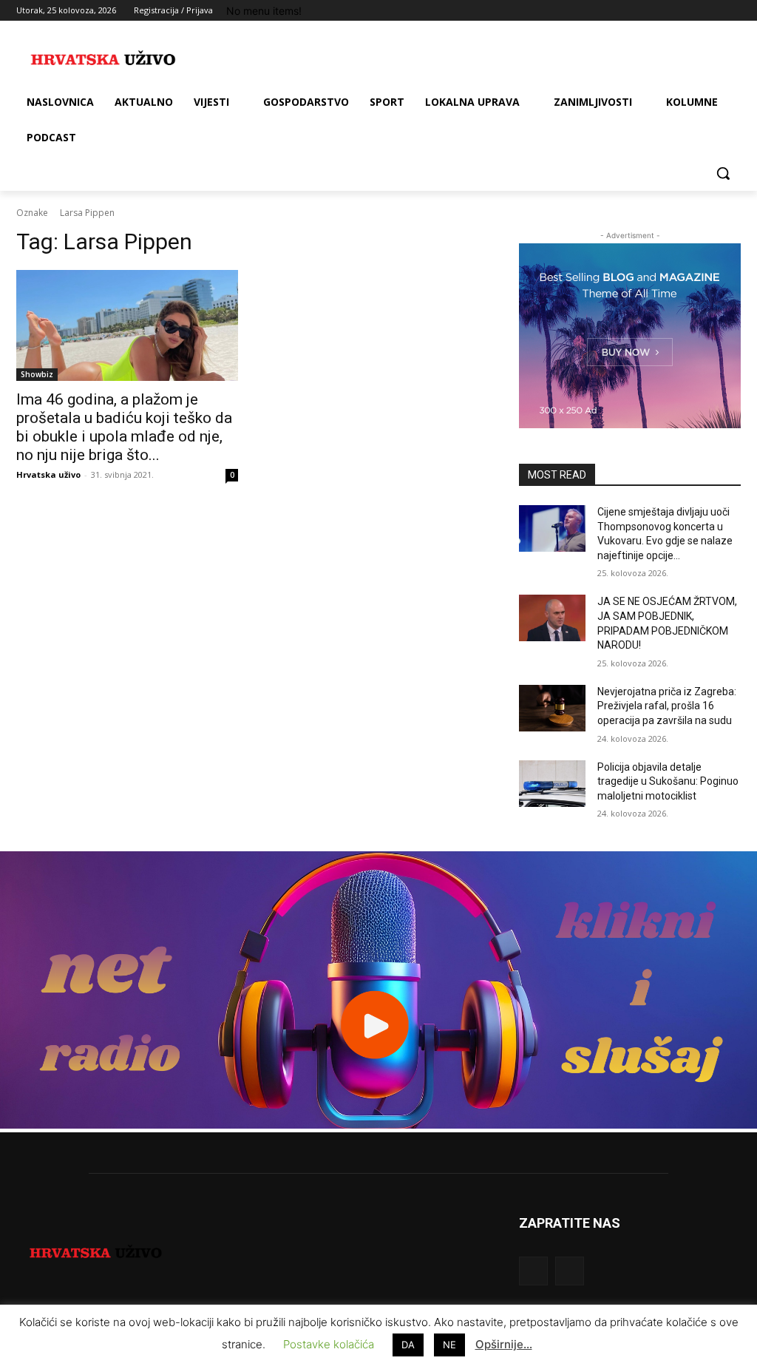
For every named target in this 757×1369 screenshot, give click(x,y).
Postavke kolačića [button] (328, 1344)
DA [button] (408, 1345)
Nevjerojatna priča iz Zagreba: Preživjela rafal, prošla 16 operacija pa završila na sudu (666, 706)
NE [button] (449, 1345)
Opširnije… (503, 1344)
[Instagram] (670, 10)
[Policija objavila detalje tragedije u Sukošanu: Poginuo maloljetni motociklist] (552, 783)
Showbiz (37, 374)
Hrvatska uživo (48, 474)
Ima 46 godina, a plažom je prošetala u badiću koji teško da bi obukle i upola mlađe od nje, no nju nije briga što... (124, 427)
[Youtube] (732, 10)
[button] (723, 173)
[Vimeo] (711, 10)
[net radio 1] (378, 1124)
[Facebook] (650, 10)
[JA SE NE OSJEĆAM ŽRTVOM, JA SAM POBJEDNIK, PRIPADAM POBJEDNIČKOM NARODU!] (552, 618)
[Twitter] (691, 10)
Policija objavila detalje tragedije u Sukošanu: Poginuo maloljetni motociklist (668, 781)
